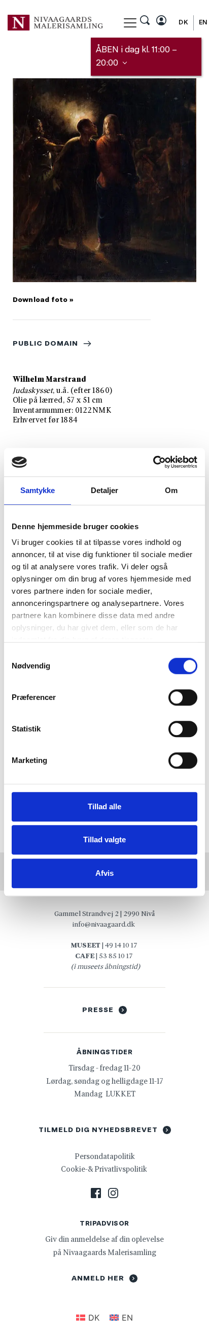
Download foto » (43, 299)
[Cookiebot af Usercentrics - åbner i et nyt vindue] (153, 462)
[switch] (182, 697)
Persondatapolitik (105, 1156)
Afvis (104, 873)
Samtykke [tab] (37, 490)
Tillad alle (104, 806)
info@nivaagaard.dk (104, 924)
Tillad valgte (104, 839)
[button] (130, 22)
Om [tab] (171, 490)
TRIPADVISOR (104, 1223)
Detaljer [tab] (105, 490)
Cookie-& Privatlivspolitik (105, 1169)
